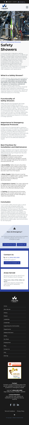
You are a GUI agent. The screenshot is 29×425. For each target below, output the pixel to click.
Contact (20, 244)
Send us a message (11, 262)
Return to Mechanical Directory (11, 42)
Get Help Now (8, 244)
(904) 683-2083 (14, 257)
